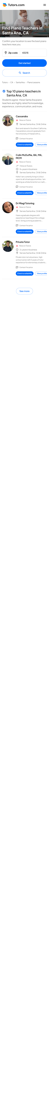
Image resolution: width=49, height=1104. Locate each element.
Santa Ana (20, 82)
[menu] (44, 5)
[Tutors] (13, 5)
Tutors (5, 82)
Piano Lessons (33, 82)
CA (11, 82)
